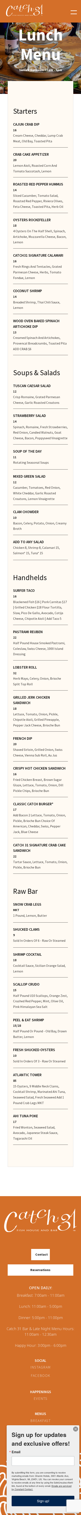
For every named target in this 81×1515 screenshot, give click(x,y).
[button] (74, 12)
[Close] (75, 1429)
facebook (40, 1376)
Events (41, 1398)
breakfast (40, 1421)
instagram (40, 1367)
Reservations (40, 1270)
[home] (27, 12)
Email (16, 1452)
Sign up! (43, 1501)
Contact (41, 1254)
